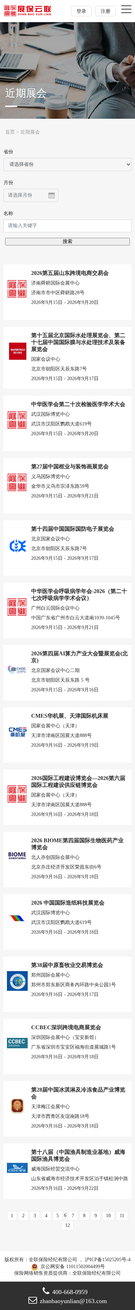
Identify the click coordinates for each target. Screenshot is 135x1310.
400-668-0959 (70, 1292)
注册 (105, 11)
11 (122, 1215)
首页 (10, 132)
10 (108, 1215)
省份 (8, 151)
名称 (8, 213)
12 (67, 1225)
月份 (8, 182)
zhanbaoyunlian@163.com (73, 1301)
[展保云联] (28, 10)
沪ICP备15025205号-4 (107, 1259)
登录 (81, 11)
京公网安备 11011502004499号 (72, 1266)
